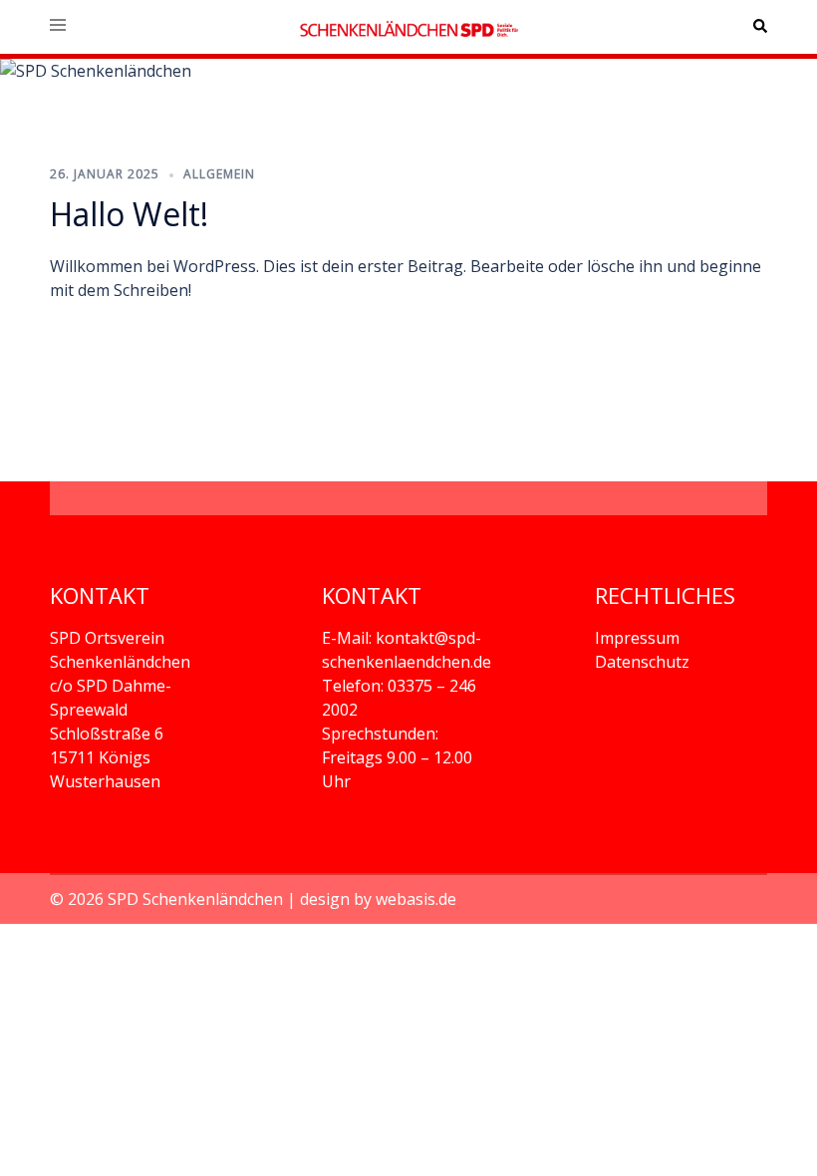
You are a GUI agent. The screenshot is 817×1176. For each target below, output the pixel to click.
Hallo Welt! (129, 213)
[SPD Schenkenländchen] (408, 27)
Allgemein (219, 173)
